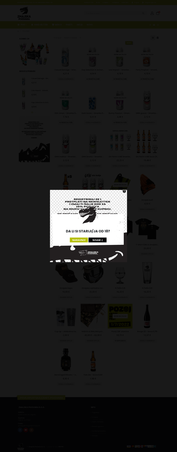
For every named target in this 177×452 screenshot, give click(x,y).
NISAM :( (97, 240)
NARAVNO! (78, 240)
